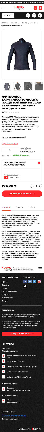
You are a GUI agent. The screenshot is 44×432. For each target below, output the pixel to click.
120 (11, 177)
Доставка (5, 285)
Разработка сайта (24, 429)
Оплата (4, 288)
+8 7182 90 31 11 (24, 390)
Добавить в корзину (21, 194)
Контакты (5, 301)
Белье (33, 23)
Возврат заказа (7, 298)
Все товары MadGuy (27, 151)
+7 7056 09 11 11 (12, 390)
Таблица (19, 207)
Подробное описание (10, 144)
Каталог (14, 23)
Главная (4, 23)
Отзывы (31, 207)
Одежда (24, 23)
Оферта (4, 282)
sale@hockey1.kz (13, 402)
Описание (6, 207)
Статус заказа (7, 295)
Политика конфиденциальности (14, 415)
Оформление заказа (9, 291)
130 (17, 177)
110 (6, 177)
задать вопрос (21, 334)
